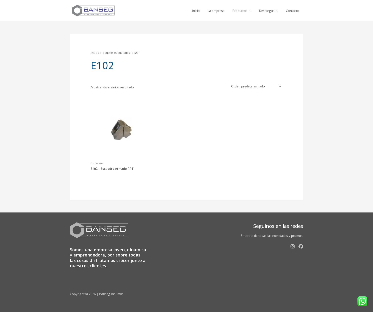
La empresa (216, 11)
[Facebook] (300, 246)
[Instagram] (292, 246)
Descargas (266, 11)
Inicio (196, 11)
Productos (239, 11)
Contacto (292, 11)
